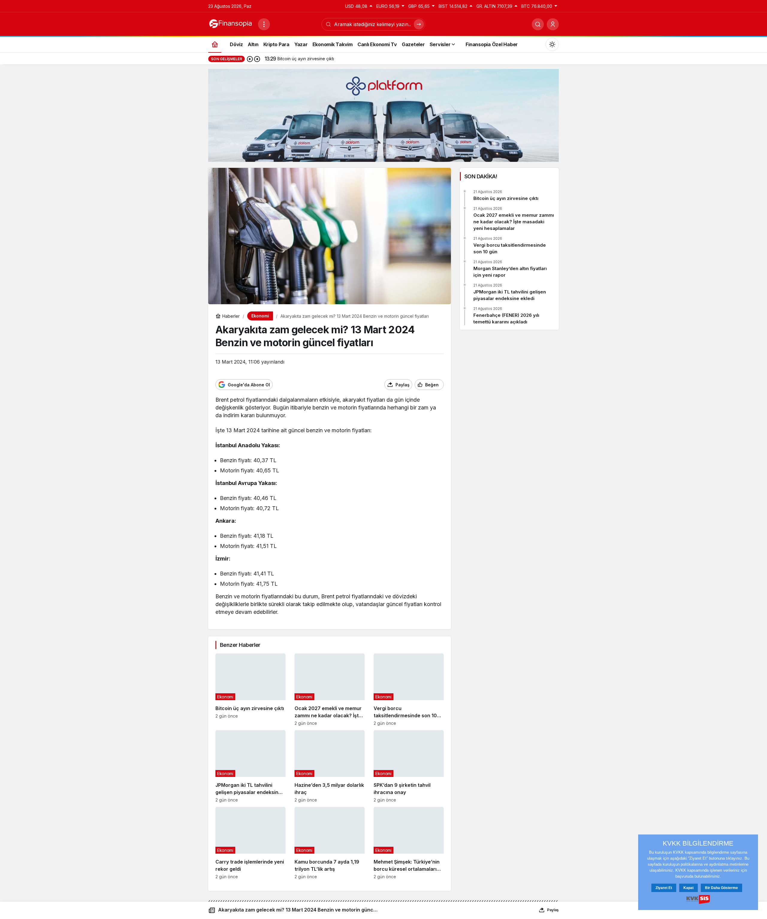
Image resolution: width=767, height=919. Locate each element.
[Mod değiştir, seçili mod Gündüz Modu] (552, 44)
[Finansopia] (230, 24)
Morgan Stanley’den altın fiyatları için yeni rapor (510, 272)
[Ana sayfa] (214, 44)
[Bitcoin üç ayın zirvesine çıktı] (250, 689)
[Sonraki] (257, 59)
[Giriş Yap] (553, 24)
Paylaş (553, 910)
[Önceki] (249, 59)
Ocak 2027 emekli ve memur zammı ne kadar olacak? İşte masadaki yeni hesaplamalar (513, 221)
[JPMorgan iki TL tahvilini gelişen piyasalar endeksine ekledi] (250, 766)
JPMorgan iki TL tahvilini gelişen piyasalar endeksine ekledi (509, 295)
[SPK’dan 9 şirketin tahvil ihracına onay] (409, 766)
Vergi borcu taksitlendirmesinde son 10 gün (509, 248)
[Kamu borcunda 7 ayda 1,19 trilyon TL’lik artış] (330, 843)
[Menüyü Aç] (264, 24)
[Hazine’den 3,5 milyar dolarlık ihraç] (330, 766)
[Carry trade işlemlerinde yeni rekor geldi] (250, 843)
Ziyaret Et (664, 888)
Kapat (688, 888)
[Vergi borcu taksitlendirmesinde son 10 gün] (409, 689)
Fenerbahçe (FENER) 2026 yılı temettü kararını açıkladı (506, 318)
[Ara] (538, 24)
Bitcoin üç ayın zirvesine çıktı (505, 198)
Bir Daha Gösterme (721, 888)
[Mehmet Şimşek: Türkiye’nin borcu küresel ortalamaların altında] (409, 843)
